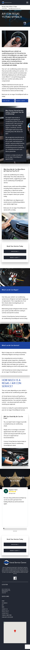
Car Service (4, 603)
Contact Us (4, 609)
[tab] (3, 528)
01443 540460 (4, 8)
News (3, 606)
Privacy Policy (5, 611)
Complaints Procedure (7, 617)
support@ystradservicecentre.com (14, 8)
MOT (3, 605)
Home (3, 600)
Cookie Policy (5, 613)
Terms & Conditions (7, 615)
